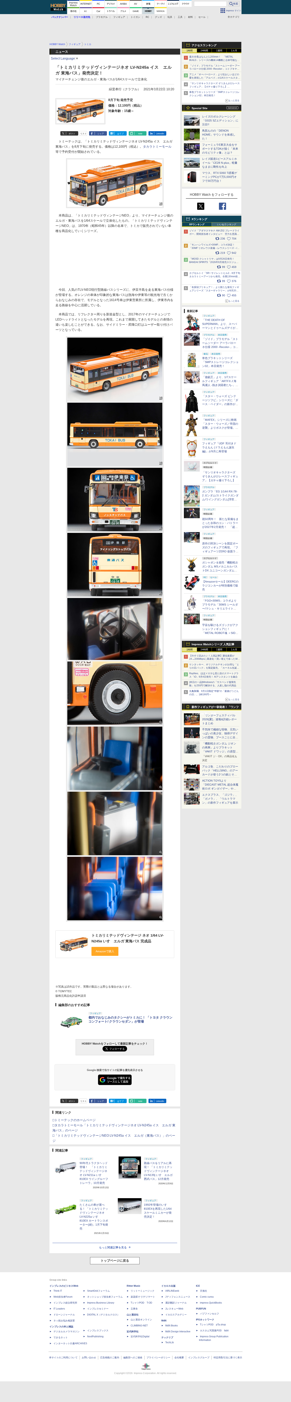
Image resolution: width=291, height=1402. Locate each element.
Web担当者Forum (62, 1296)
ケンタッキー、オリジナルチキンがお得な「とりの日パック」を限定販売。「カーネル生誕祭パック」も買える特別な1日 (214, 668)
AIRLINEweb (172, 1290)
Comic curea (207, 1296)
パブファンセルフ (209, 1313)
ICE (198, 1286)
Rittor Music (133, 1286)
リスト (83, 133)
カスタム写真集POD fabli (214, 1330)
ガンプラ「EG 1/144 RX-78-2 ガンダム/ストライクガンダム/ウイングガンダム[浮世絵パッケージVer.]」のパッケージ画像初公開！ (220, 499)
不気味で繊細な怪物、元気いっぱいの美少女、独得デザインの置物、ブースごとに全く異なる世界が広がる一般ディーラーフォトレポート (220, 737)
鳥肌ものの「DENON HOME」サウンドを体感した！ (218, 134)
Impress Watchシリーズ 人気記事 (213, 644)
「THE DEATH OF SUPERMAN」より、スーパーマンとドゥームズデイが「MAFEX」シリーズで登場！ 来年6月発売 (219, 327)
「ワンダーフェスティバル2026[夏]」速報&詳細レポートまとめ (219, 719)
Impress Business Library (100, 1302)
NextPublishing (95, 1336)
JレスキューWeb (174, 1308)
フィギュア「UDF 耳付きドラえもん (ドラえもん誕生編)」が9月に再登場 (219, 447)
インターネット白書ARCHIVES (70, 1343)
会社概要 (179, 1357)
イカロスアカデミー (176, 1314)
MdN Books (171, 1325)
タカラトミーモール (157, 146)
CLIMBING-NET (139, 1325)
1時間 (189, 50)
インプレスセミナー (97, 1308)
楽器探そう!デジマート (143, 1296)
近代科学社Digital (140, 1336)
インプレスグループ (198, 1357)
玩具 (169, 17)
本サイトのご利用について (63, 1357)
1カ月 (234, 50)
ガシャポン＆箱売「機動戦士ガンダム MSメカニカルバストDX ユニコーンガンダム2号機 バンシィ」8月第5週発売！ (220, 570)
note (140, 133)
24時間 (204, 50)
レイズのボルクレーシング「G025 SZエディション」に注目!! (220, 120)
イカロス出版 (168, 1286)
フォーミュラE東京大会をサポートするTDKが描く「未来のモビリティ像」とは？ (220, 148)
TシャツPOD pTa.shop (213, 1324)
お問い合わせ (89, 1357)
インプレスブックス (97, 1330)
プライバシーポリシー (158, 1357)
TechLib (169, 1342)
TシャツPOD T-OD (141, 1302)
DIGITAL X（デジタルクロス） (103, 1314)
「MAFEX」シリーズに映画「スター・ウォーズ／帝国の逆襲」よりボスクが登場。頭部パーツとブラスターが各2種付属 (220, 427)
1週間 (219, 50)
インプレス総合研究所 (65, 1302)
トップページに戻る (115, 1260)
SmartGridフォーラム (98, 1290)
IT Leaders (59, 1308)
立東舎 (134, 1308)
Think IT (57, 1290)
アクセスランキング (204, 45)
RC (147, 17)
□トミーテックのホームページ (74, 1120)
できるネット (60, 1337)
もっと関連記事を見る (113, 1247)
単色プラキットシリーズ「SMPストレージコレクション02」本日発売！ (220, 362)
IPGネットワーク (205, 1319)
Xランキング (199, 219)
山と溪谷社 (133, 1314)
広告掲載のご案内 (109, 1357)
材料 (190, 17)
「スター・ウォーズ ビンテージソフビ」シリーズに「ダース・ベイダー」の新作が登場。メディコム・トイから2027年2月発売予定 (220, 404)
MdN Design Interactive (177, 1331)
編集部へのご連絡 (132, 1357)
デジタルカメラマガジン (66, 1331)
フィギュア (119, 17)
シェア (100, 133)
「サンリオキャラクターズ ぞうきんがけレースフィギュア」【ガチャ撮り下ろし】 (220, 476)
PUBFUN (201, 1308)
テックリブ (167, 1337)
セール (201, 17)
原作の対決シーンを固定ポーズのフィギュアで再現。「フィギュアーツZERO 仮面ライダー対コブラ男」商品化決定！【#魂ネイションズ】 (220, 551)
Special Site (199, 108)
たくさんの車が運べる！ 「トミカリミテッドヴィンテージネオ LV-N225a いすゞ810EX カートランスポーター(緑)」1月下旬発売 (94, 1216)
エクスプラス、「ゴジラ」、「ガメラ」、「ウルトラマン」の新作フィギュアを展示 (220, 798)
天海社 (203, 1290)
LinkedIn (160, 133)
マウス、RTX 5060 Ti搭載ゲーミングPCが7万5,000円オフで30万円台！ (219, 176)
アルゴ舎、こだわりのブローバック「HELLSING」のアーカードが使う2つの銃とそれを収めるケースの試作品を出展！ (220, 774)
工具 (180, 17)
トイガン (135, 17)
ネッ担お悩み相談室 (64, 1320)
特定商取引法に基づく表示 (228, 1357)
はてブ (120, 133)
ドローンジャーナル (64, 1314)
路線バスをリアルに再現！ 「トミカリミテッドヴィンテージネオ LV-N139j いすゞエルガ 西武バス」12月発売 (158, 1171)
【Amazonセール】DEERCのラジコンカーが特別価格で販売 (220, 585)
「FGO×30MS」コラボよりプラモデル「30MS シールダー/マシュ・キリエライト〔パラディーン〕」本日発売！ (220, 608)
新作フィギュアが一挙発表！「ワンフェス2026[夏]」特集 (215, 707)
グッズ (158, 17)
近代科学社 (133, 1331)
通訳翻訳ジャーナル (176, 1302)
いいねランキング (226, 224)
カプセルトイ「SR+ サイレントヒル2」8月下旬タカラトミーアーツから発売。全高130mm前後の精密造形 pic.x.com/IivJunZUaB (214, 276)
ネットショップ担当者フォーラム (105, 1296)
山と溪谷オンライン (141, 1319)
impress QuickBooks (211, 1302)
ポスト (72, 133)
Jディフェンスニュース (177, 1296)
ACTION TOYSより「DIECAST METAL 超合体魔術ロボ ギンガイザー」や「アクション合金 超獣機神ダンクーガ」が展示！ (220, 788)
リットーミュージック (142, 1290)
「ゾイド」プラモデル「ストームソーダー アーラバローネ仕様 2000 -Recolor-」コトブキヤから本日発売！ (214, 69)
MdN (163, 1320)
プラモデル (102, 17)
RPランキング (196, 224)
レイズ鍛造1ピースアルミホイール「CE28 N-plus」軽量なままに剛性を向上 (219, 162)
